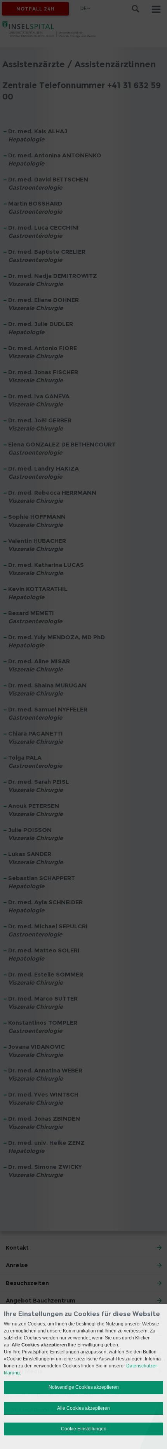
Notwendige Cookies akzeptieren (84, 1387)
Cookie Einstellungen (83, 1429)
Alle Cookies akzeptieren (83, 1408)
